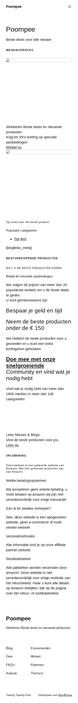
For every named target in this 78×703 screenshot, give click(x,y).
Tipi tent (20, 239)
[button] (39, 480)
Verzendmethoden (20, 536)
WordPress (65, 695)
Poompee (14, 6)
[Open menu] (69, 6)
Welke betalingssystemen (26, 480)
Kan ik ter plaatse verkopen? (28, 508)
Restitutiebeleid (18, 559)
